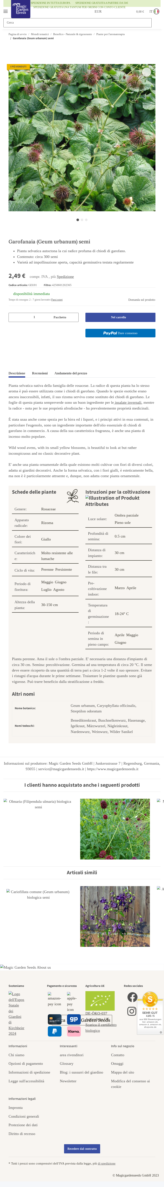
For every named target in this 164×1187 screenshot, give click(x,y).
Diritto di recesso (22, 1134)
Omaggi (117, 1063)
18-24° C (122, 614)
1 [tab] (77, 220)
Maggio (47, 582)
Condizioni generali (24, 1116)
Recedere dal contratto (82, 1148)
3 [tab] (86, 220)
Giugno (60, 582)
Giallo (46, 539)
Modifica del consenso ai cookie (130, 1084)
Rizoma (47, 523)
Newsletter (68, 1081)
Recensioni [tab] (40, 373)
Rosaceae (48, 509)
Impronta (16, 1107)
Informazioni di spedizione (29, 1072)
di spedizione (107, 1163)
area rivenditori (71, 1055)
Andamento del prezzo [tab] (70, 373)
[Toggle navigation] (5, 9)
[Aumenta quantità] (73, 317)
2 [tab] (82, 220)
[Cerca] (156, 22)
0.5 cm (120, 536)
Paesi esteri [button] (57, 299)
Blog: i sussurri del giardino (81, 1072)
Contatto (117, 1055)
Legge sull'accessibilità (26, 1081)
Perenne (47, 569)
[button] (109, 11)
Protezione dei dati (23, 1125)
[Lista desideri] (119, 11)
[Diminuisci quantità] (13, 317)
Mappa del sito (122, 1072)
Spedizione (65, 276)
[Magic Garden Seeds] (20, 13)
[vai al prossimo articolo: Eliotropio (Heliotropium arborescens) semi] (151, 46)
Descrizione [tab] (17, 373)
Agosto (58, 589)
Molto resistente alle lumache (57, 556)
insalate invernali (127, 402)
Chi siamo (16, 1055)
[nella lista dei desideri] (146, 72)
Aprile (131, 588)
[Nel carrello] (12, 61)
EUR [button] (93, 11)
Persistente (63, 569)
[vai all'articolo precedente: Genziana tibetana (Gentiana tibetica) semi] (142, 46)
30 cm (119, 553)
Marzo (120, 588)
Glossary (66, 1063)
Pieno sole (123, 522)
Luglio (46, 589)
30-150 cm (49, 605)
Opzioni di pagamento (26, 1063)
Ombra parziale (127, 515)
